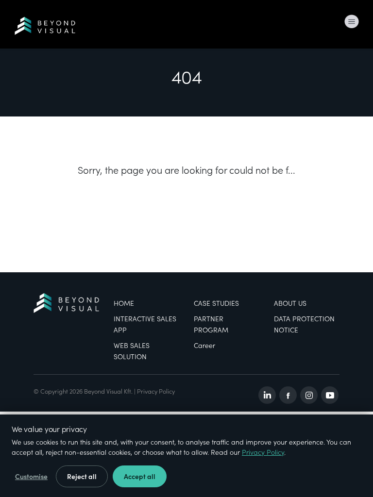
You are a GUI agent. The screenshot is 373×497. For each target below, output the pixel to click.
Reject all (82, 476)
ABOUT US (290, 303)
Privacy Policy (156, 391)
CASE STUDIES (216, 303)
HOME (124, 303)
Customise (31, 476)
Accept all (139, 476)
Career (204, 345)
